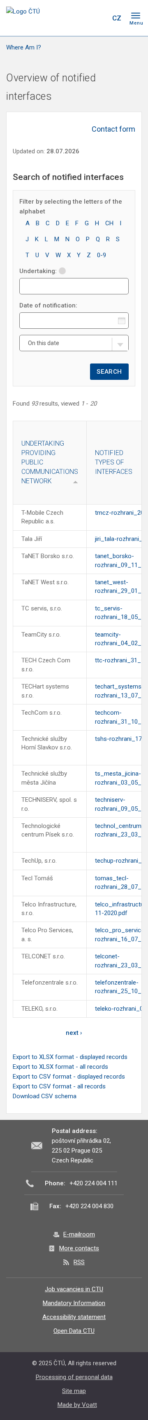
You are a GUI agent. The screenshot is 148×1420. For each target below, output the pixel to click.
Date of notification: (48, 305)
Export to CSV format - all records (59, 1086)
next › (74, 1032)
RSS (79, 1262)
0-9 (101, 255)
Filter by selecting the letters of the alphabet (70, 206)
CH (109, 223)
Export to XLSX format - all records (60, 1066)
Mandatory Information (74, 1303)
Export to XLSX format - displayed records (70, 1057)
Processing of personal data (74, 1377)
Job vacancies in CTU (74, 1289)
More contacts (79, 1248)
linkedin (83, 18)
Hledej (100, 18)
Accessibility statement (74, 1317)
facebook (55, 18)
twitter (69, 18)
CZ (116, 18)
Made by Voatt (77, 1405)
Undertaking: (38, 271)
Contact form (113, 129)
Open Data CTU (74, 1331)
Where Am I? (23, 47)
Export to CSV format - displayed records (69, 1076)
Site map (74, 1391)
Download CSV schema (44, 1096)
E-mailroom (79, 1234)
